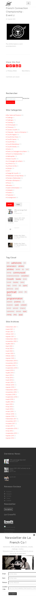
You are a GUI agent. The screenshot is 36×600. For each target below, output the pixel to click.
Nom (3, 578)
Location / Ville (4, 588)
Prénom (4, 582)
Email (4, 574)
